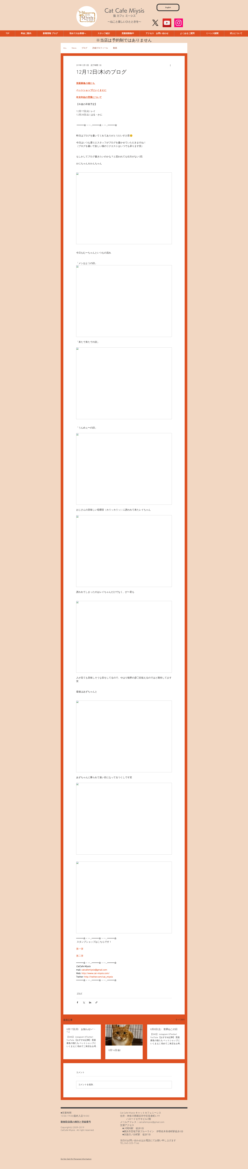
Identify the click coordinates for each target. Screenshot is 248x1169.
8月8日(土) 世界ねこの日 (163, 1029)
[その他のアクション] (170, 65)
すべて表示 (180, 1020)
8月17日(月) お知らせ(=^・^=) (81, 1031)
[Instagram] (178, 22)
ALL (65, 48)
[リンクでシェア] (96, 1002)
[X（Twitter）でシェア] (84, 1002)
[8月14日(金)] (124, 1035)
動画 (115, 48)
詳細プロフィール (100, 48)
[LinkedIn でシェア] (90, 1002)
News (74, 48)
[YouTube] (167, 22)
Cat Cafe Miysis (124, 10)
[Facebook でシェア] (77, 1002)
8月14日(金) (115, 1050)
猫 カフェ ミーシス (124, 15)
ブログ (84, 48)
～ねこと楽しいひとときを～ (124, 21)
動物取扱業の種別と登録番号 (76, 1122)
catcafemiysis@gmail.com (151, 1122)
